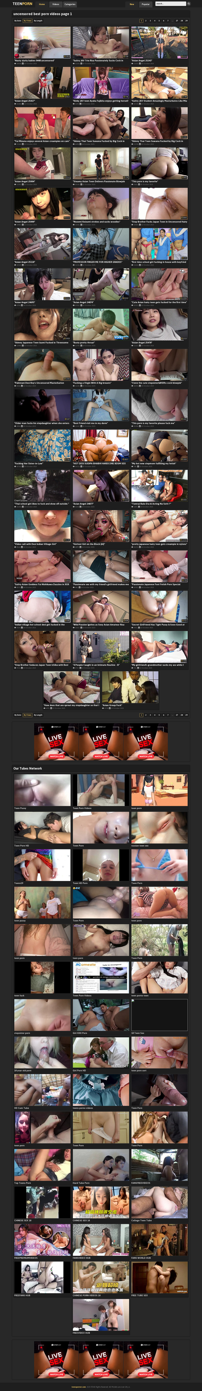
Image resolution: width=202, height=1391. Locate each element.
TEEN (22, 3)
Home (42, 4)
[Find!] (189, 3)
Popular (146, 4)
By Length (38, 21)
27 (177, 21)
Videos (55, 4)
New (132, 4)
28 (182, 21)
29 (186, 21)
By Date (17, 21)
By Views (27, 21)
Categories (70, 4)
